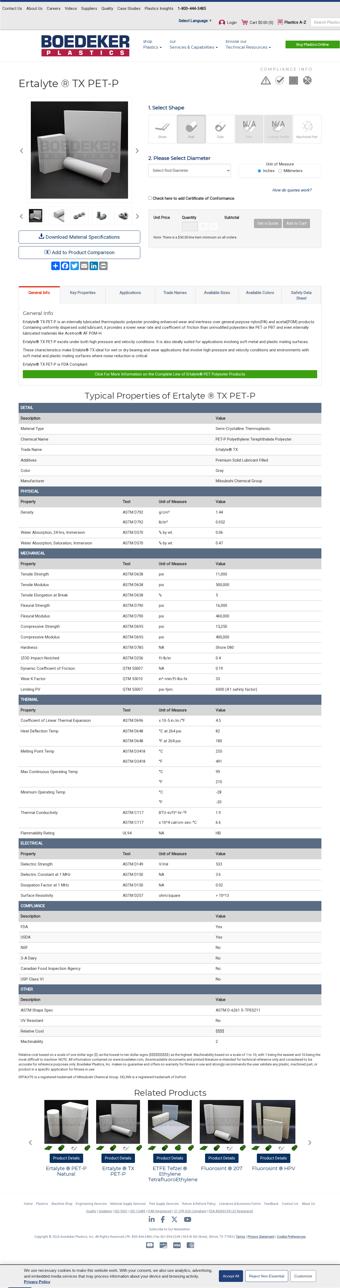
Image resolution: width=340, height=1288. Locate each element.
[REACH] (293, 82)
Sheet (162, 137)
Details (66, 1158)
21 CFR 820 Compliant (190, 1211)
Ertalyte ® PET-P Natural (66, 1171)
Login (231, 22)
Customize (303, 1276)
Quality (107, 8)
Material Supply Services (128, 1204)
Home (28, 1204)
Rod (191, 137)
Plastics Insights (159, 8)
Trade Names (175, 292)
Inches (269, 170)
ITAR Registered (160, 1211)
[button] (23, 150)
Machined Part (307, 137)
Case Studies (129, 8)
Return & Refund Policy (199, 1204)
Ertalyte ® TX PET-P (118, 1171)
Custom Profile (278, 137)
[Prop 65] (266, 82)
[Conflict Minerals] (307, 82)
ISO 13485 (137, 1211)
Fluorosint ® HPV (273, 1168)
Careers (54, 8)
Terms (240, 1237)
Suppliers (89, 8)
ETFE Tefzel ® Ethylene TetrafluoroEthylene (173, 1174)
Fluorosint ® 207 (222, 1168)
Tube (220, 137)
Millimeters (293, 170)
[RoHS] (280, 82)
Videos (71, 8)
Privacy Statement (261, 1237)
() (261, 22)
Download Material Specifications (82, 237)
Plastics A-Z (294, 22)
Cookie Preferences (291, 1237)
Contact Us (12, 8)
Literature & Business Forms (240, 1204)
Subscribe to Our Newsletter (169, 1229)
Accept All (231, 1276)
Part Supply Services (164, 1204)
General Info (39, 292)
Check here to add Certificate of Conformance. (194, 198)
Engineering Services (91, 1204)
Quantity (189, 217)
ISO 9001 (121, 1211)
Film (249, 137)
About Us (34, 8)
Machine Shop (62, 1204)
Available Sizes (217, 292)
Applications (130, 292)
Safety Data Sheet (301, 295)
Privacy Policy (37, 1282)
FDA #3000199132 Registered (231, 1211)
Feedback (271, 1204)
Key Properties (83, 292)
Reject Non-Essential (266, 1276)
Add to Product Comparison (83, 252)
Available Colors (260, 292)
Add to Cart (296, 223)
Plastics (42, 1204)
